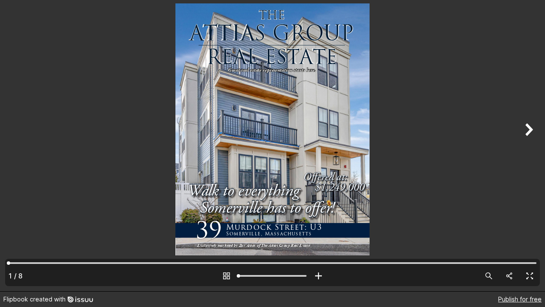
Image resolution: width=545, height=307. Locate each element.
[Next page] (528, 145)
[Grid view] (226, 275)
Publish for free (520, 299)
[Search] (488, 275)
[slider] (272, 276)
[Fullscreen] (529, 275)
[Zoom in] (318, 275)
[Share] (509, 275)
